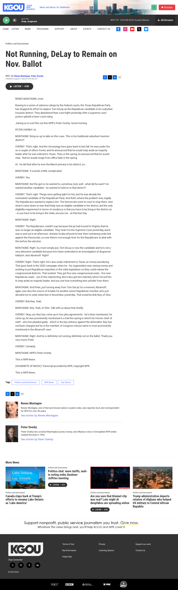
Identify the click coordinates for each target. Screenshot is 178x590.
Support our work (143, 544)
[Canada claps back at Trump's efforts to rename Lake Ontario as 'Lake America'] (25, 478)
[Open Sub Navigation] (21, 29)
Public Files (67, 557)
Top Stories (66, 382)
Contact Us (103, 29)
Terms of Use (68, 544)
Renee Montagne (22, 76)
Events (87, 29)
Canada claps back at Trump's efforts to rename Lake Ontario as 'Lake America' (25, 499)
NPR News (49, 382)
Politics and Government (17, 43)
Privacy (102, 544)
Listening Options (106, 550)
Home (6, 29)
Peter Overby (37, 76)
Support (59, 29)
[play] (6, 20)
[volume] (14, 20)
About (73, 29)
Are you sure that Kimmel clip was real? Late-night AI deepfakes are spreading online (109, 499)
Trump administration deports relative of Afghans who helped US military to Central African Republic (152, 501)
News (28, 29)
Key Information (69, 550)
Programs (43, 29)
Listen (15, 29)
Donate (168, 7)
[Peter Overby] (12, 433)
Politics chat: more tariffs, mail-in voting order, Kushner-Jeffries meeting (67, 474)
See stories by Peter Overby (37, 439)
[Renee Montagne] (12, 410)
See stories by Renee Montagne (39, 415)
